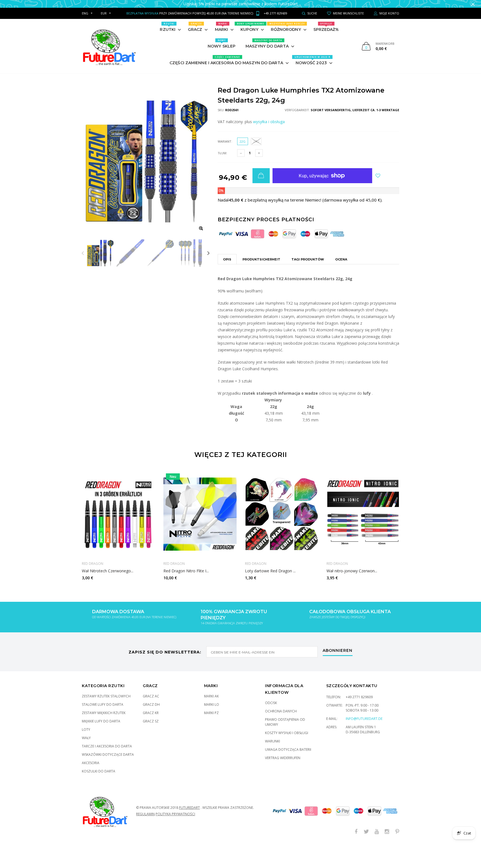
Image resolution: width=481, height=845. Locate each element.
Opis (227, 259)
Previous (83, 253)
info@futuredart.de (364, 718)
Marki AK (211, 696)
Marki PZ (211, 712)
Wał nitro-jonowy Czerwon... (352, 570)
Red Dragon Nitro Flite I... (186, 570)
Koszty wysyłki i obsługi (286, 732)
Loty (86, 729)
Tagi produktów (307, 259)
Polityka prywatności (175, 814)
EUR (104, 13)
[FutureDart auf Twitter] (366, 832)
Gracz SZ (151, 721)
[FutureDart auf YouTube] (376, 832)
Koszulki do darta (98, 771)
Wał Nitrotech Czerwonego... (107, 570)
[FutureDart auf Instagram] (387, 832)
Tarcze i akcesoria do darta (107, 746)
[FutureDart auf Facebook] (356, 832)
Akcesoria (90, 762)
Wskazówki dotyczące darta (108, 754)
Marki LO (211, 704)
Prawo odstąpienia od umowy (285, 722)
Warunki (272, 741)
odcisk (271, 702)
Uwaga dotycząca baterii (288, 749)
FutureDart (189, 807)
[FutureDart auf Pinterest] (397, 832)
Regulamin (145, 814)
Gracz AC (151, 696)
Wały (86, 737)
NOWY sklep (221, 44)
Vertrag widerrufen (282, 757)
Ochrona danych (281, 711)
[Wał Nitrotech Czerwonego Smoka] (118, 514)
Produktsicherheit (261, 259)
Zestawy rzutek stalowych (106, 696)
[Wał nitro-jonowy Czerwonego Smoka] (363, 514)
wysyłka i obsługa (269, 121)
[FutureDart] (109, 46)
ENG (85, 13)
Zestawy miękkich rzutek (104, 712)
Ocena (341, 259)
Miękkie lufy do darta (101, 721)
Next (208, 253)
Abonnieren (337, 650)
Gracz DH (151, 704)
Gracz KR (151, 712)
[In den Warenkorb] (261, 175)
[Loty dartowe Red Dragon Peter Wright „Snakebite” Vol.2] (281, 514)
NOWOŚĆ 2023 (312, 60)
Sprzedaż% (326, 27)
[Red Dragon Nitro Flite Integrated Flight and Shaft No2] (200, 514)
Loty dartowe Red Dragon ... (270, 570)
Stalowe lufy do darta (102, 704)
